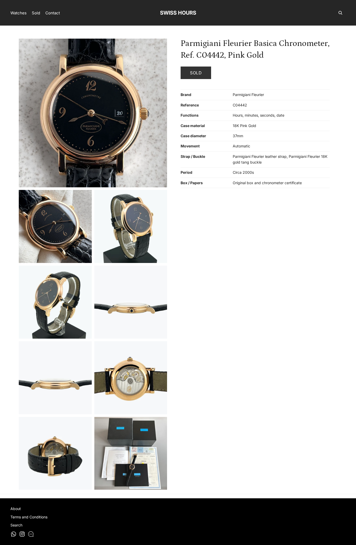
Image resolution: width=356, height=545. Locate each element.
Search (16, 525)
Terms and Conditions (28, 517)
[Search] (340, 13)
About (15, 508)
